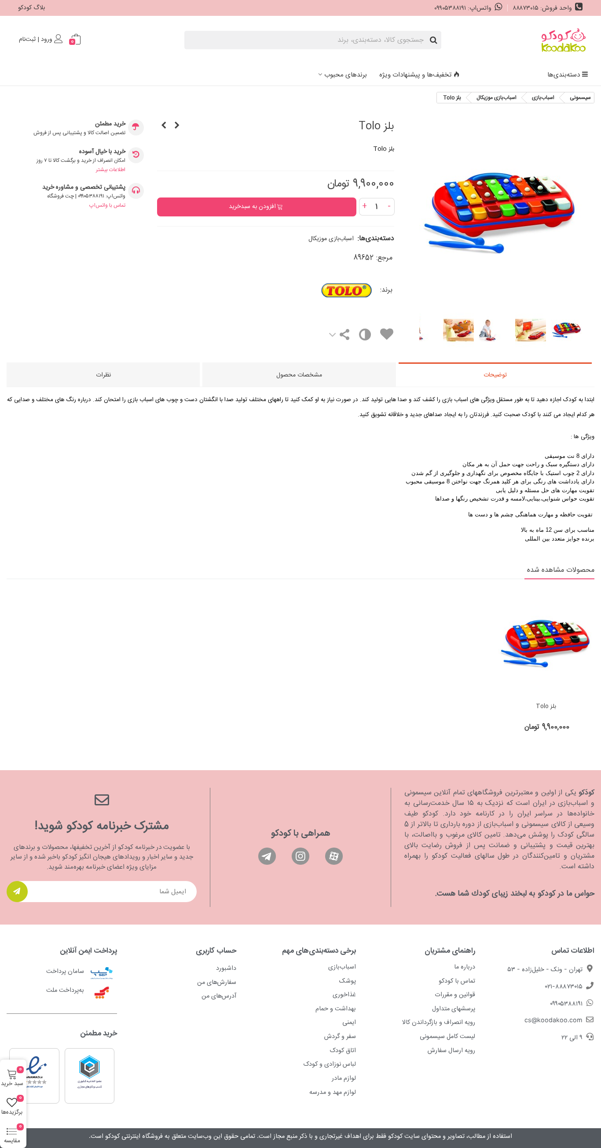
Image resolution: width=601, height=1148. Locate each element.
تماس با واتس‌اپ (107, 205)
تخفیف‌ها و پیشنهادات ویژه (415, 74)
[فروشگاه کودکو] (564, 40)
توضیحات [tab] (495, 375)
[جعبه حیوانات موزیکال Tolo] (163, 126)
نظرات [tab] (103, 375)
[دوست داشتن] (386, 336)
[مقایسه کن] (364, 337)
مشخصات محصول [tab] (299, 375)
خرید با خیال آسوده (102, 152)
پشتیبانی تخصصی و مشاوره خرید (83, 187)
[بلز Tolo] (500, 300)
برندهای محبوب (345, 74)
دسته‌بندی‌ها (563, 74)
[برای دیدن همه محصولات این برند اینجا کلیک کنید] (322, 290)
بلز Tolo (546, 706)
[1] (17, 891)
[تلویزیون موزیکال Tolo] (176, 126)
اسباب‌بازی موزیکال (331, 239)
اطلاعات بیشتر (110, 169)
